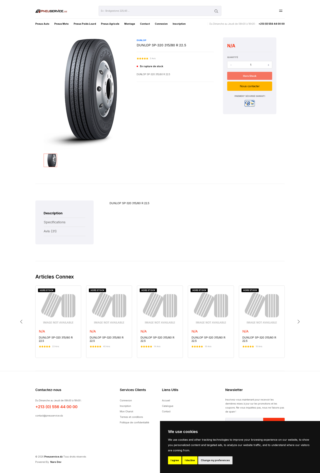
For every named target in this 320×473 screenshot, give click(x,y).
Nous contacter (250, 86)
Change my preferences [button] (215, 460)
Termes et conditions (131, 417)
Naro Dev (55, 461)
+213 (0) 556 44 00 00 (271, 23)
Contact (145, 23)
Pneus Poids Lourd (85, 23)
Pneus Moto (61, 23)
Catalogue (167, 405)
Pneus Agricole (110, 23)
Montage (129, 23)
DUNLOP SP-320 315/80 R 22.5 (56, 339)
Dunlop (141, 40)
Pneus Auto (42, 23)
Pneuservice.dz (53, 456)
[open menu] (281, 11)
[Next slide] (298, 321)
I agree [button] (175, 460)
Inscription (179, 23)
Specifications (55, 222)
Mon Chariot (126, 411)
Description (53, 213)
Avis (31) (50, 231)
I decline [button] (190, 460)
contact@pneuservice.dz (49, 415)
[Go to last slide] (21, 321)
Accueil (166, 400)
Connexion (161, 23)
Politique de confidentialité (134, 422)
